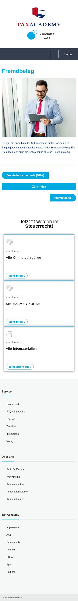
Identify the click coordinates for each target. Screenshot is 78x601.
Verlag (9, 441)
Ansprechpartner (15, 484)
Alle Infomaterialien (21, 348)
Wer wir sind (13, 476)
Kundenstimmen (15, 499)
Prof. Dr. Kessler (15, 469)
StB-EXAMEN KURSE (23, 304)
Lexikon (10, 419)
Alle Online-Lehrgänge (23, 257)
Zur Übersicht (14, 251)
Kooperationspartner (17, 491)
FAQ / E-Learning (15, 411)
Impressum (12, 527)
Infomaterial (12, 433)
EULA (9, 557)
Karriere (10, 571)
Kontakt (10, 549)
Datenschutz (13, 542)
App (8, 564)
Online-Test (12, 404)
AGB (9, 534)
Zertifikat (11, 426)
